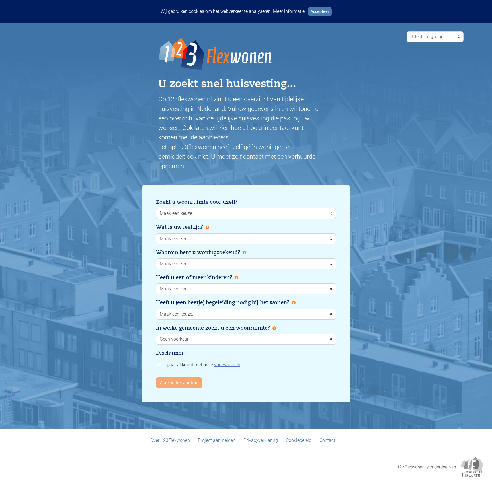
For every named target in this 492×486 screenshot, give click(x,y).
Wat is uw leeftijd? (179, 227)
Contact (327, 440)
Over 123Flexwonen (170, 440)
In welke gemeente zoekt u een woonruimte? (213, 328)
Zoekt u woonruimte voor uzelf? (197, 202)
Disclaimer (170, 353)
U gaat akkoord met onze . (201, 364)
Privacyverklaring (260, 440)
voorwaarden (227, 364)
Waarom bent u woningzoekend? (198, 252)
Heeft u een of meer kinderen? (194, 277)
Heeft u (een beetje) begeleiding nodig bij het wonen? (223, 302)
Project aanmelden (216, 440)
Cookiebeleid (298, 440)
